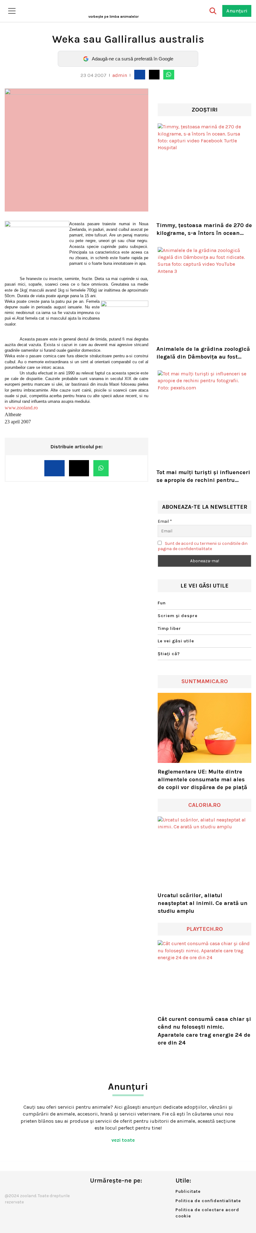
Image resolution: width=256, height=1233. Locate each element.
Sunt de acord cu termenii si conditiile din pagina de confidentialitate (203, 546)
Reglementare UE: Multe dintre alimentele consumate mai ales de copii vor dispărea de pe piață (202, 779)
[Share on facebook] (139, 74)
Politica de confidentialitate (208, 1200)
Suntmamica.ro (204, 681)
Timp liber (169, 628)
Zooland (113, 16)
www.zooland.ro (21, 407)
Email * (165, 521)
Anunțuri (236, 11)
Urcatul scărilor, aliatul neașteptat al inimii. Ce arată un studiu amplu (203, 903)
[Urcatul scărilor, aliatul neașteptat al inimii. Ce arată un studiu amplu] (204, 851)
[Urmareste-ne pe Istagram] (115, 1193)
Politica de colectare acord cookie (207, 1213)
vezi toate (123, 1140)
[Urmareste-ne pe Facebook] (94, 1193)
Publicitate (188, 1191)
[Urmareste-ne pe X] (105, 1193)
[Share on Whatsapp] (168, 74)
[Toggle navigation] (12, 11)
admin (119, 75)
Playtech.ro (204, 929)
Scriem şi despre (178, 615)
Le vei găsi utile (176, 641)
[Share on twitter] (154, 74)
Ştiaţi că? (169, 653)
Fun (162, 603)
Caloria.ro (204, 805)
